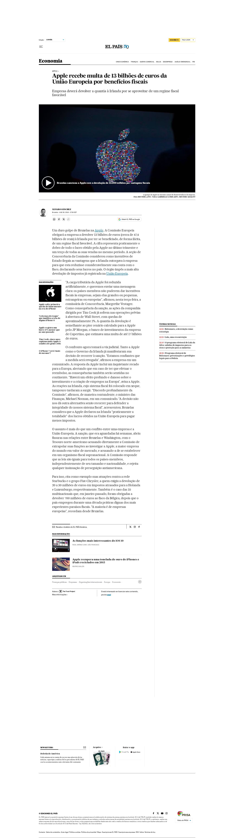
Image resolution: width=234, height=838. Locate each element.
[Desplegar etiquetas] (140, 582)
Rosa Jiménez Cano (79, 545)
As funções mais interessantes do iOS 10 (97, 541)
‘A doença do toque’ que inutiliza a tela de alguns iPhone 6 (49, 318)
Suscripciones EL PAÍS (110, 832)
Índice (142, 832)
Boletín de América (50, 754)
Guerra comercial (147, 62)
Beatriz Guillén (78, 566)
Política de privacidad (88, 832)
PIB (193, 62)
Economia (50, 61)
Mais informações (59, 594)
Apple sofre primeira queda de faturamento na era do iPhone (50, 307)
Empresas (73, 582)
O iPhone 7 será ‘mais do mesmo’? (49, 352)
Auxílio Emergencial (182, 62)
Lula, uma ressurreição (176, 337)
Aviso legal (65, 832)
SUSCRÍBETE (174, 40)
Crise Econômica (122, 62)
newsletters (46, 747)
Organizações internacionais (90, 582)
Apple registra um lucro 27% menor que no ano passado (49, 330)
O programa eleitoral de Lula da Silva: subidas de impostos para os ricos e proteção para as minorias (177, 345)
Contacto (42, 832)
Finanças (134, 62)
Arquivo (97, 747)
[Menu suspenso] (41, 47)
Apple (54, 71)
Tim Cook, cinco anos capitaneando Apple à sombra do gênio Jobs (50, 342)
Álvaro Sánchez (61, 209)
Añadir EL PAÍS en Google (131, 219)
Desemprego (168, 62)
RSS (137, 832)
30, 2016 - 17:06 (68, 212)
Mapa (99, 832)
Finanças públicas (59, 582)
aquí (109, 594)
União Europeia (117, 273)
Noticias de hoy (150, 832)
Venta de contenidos (53, 832)
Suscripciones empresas (126, 832)
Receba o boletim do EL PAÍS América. (71, 527)
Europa (107, 582)
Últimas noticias (167, 324)
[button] (117, 148)
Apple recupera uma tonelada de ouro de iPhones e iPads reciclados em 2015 (105, 561)
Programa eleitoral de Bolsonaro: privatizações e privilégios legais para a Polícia (177, 355)
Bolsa (158, 62)
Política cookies (74, 832)
